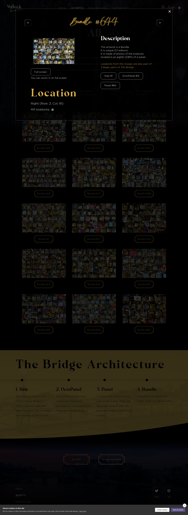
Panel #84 (110, 85)
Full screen (40, 72)
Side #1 (108, 75)
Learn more (82, 511)
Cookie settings (162, 510)
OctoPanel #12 (130, 75)
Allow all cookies (178, 510)
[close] (184, 505)
